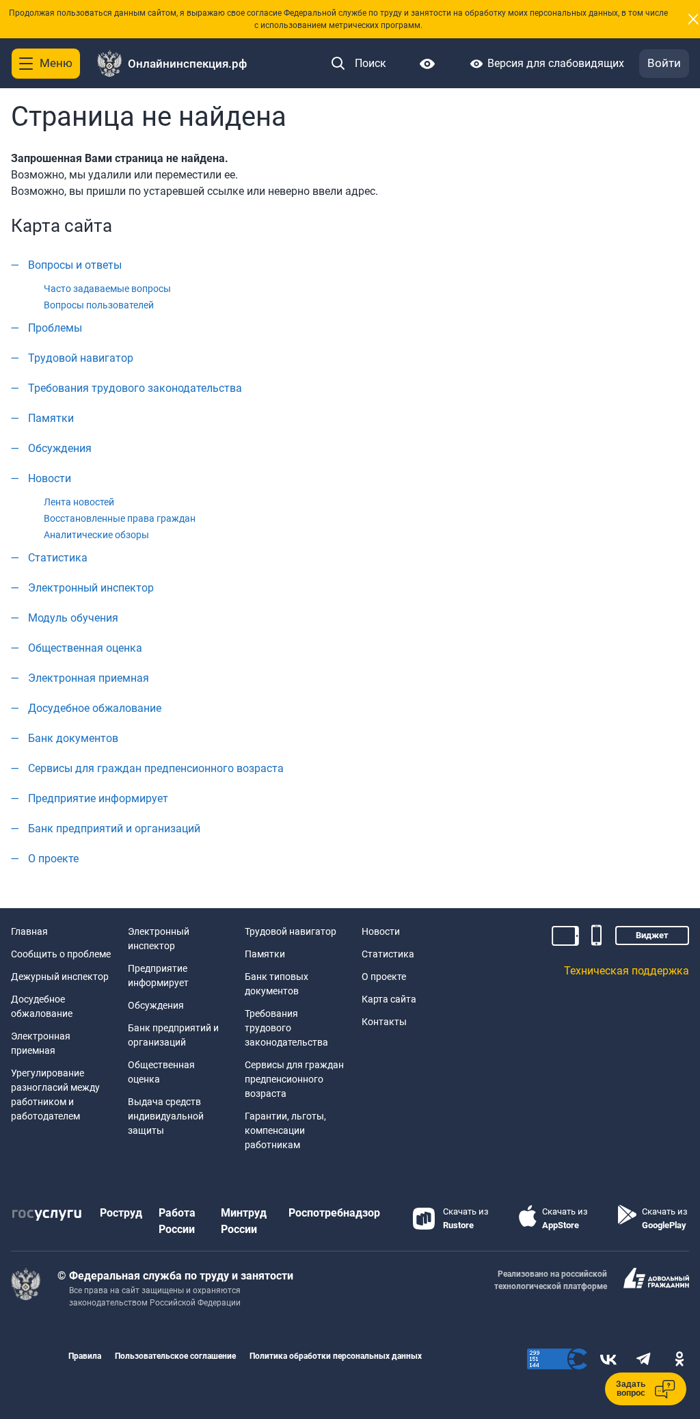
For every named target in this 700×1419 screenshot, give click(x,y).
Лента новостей (79, 501)
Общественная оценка (85, 647)
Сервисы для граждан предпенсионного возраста (156, 768)
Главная (29, 931)
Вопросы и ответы (75, 264)
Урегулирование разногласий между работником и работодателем (55, 1094)
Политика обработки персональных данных (336, 1356)
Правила (84, 1356)
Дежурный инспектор (60, 976)
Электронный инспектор (91, 587)
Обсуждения (60, 448)
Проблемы (55, 327)
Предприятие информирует (98, 798)
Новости (49, 478)
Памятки (51, 418)
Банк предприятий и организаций (114, 828)
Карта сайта (389, 999)
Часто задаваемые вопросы (107, 288)
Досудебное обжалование (94, 708)
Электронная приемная (88, 678)
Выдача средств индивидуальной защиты (166, 1116)
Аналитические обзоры (96, 534)
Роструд (121, 1212)
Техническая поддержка (626, 970)
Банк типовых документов (276, 983)
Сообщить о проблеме (61, 954)
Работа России (177, 1221)
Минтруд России (244, 1221)
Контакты (384, 1021)
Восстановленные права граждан (120, 518)
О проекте (53, 858)
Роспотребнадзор (334, 1212)
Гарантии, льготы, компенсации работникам (285, 1130)
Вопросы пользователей (99, 305)
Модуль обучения (73, 617)
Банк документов (73, 738)
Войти (664, 63)
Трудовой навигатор (80, 358)
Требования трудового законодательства (135, 388)
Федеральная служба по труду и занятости (181, 1275)
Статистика (58, 557)
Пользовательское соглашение (175, 1356)
